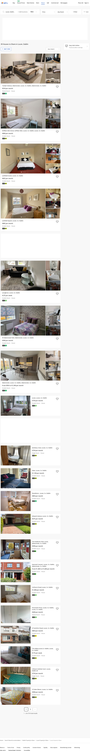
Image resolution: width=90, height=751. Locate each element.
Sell (48, 3)
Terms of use (10, 747)
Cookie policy (26, 747)
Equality (45, 747)
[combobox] (20, 12)
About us (2, 747)
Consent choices (37, 747)
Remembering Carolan (65, 747)
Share (43, 3)
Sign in (86, 3)
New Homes (30, 3)
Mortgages (64, 3)
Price (43, 12)
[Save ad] (57, 86)
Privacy (18, 747)
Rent (37, 3)
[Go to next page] (35, 709)
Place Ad (80, 3)
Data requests (53, 747)
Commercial (54, 3)
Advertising (77, 747)
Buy (14, 3)
